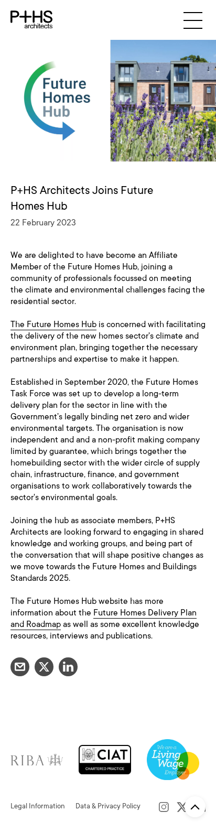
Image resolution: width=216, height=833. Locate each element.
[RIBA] (36, 758)
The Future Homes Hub (53, 324)
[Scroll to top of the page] (195, 806)
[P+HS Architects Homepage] (31, 19)
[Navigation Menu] (193, 20)
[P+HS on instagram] (164, 806)
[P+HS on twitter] (182, 806)
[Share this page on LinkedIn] (68, 666)
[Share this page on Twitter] (44, 666)
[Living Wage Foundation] (173, 758)
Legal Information (37, 806)
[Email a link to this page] (19, 666)
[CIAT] (105, 758)
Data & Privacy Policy (108, 806)
